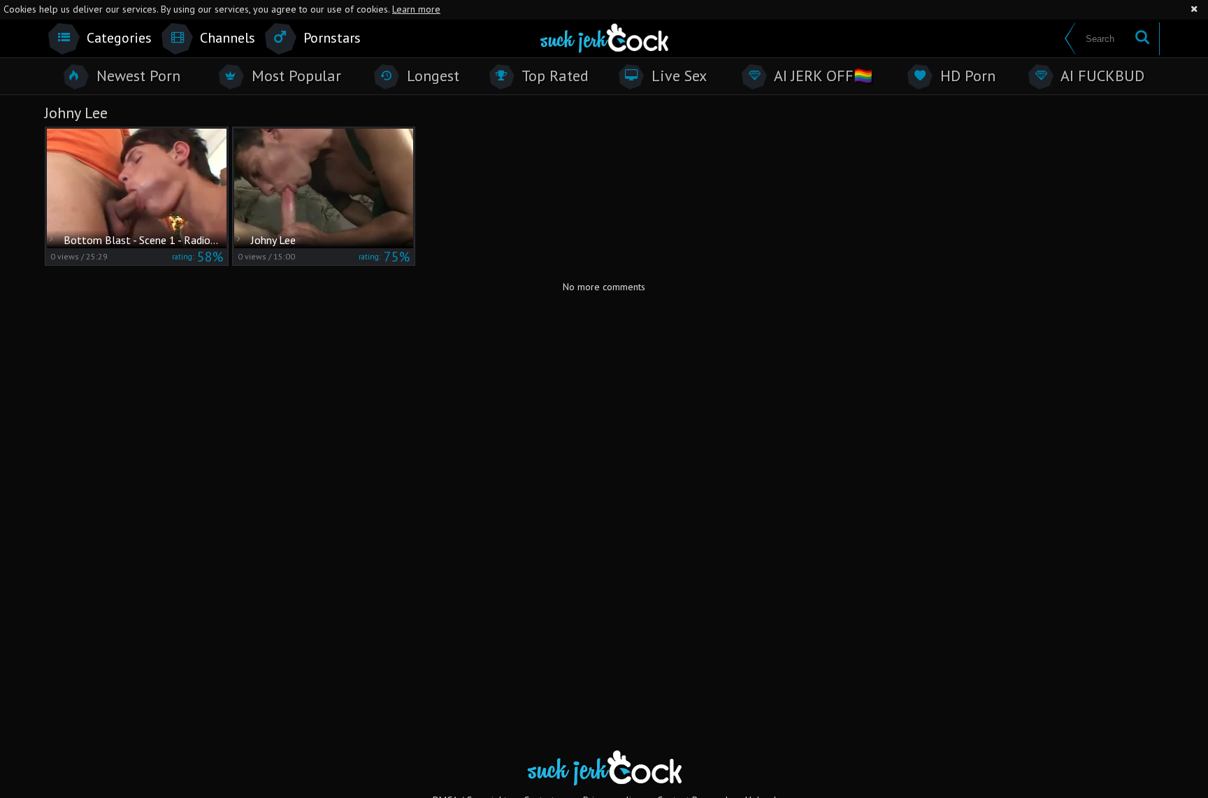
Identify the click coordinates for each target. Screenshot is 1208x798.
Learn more (416, 9)
